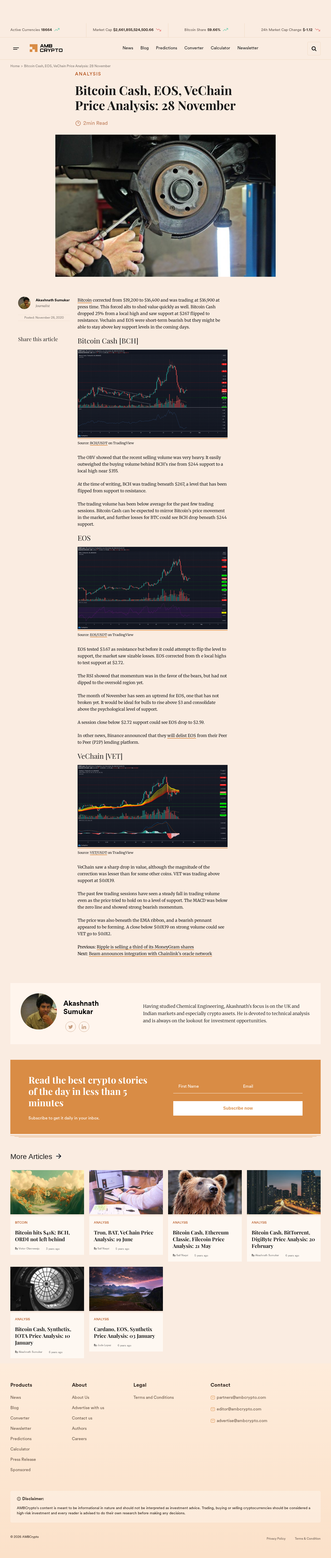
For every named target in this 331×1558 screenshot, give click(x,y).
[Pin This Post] (46, 352)
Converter (194, 48)
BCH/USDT (99, 443)
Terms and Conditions (153, 1398)
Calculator (220, 48)
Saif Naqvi (103, 1248)
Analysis (88, 74)
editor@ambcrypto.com (239, 1409)
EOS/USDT (98, 635)
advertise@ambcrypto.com (242, 1421)
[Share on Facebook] (23, 352)
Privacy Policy (276, 1538)
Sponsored (20, 1470)
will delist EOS (181, 735)
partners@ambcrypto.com (241, 1398)
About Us (80, 1398)
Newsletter (247, 48)
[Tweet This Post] (34, 352)
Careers (79, 1439)
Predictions (166, 48)
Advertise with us (88, 1408)
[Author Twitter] (71, 1027)
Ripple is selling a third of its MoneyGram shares (145, 946)
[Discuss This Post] (23, 364)
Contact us (82, 1418)
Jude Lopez (104, 1345)
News (128, 48)
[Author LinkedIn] (84, 1027)
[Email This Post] (57, 352)
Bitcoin (85, 300)
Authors (79, 1429)
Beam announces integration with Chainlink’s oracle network (150, 953)
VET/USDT (98, 852)
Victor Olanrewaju (29, 1248)
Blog (144, 48)
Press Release (23, 1460)
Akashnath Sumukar (53, 300)
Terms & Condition (308, 1538)
